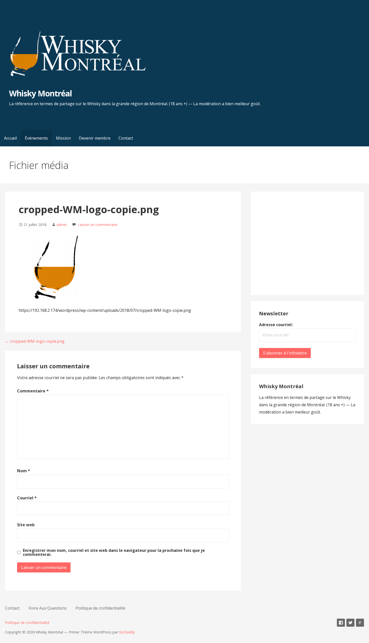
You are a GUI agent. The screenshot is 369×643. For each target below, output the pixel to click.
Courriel (27, 498)
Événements (36, 138)
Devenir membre (94, 138)
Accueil (10, 138)
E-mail (360, 623)
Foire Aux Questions (48, 608)
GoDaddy (127, 632)
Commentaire (33, 391)
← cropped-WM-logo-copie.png (35, 341)
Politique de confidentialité (100, 608)
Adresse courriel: (276, 324)
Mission (63, 138)
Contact (125, 138)
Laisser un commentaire (97, 224)
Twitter (350, 623)
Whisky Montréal (40, 93)
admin (61, 224)
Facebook (341, 623)
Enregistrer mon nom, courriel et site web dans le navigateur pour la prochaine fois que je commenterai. (114, 552)
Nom (23, 471)
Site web (26, 525)
